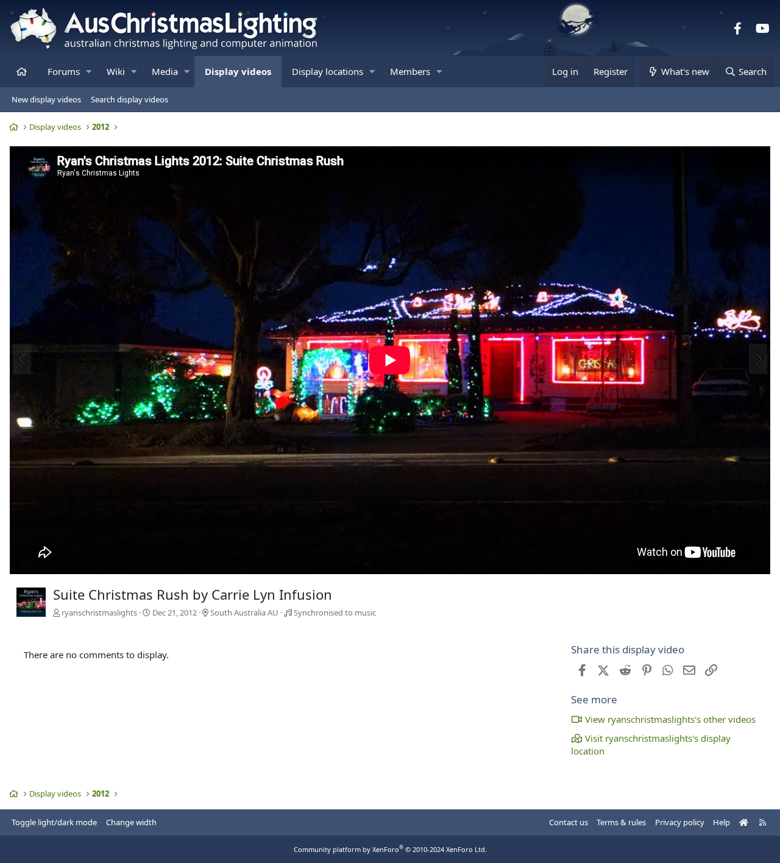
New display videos (46, 99)
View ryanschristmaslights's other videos (670, 719)
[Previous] (22, 359)
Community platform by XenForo (390, 849)
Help (721, 822)
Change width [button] (131, 822)
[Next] (758, 359)
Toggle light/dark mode (54, 822)
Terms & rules (621, 822)
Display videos (238, 71)
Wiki (116, 71)
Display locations (327, 71)
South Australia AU (244, 612)
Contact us (568, 822)
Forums (64, 71)
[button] (88, 71)
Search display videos (129, 99)
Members (410, 71)
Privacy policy (679, 822)
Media (165, 71)
